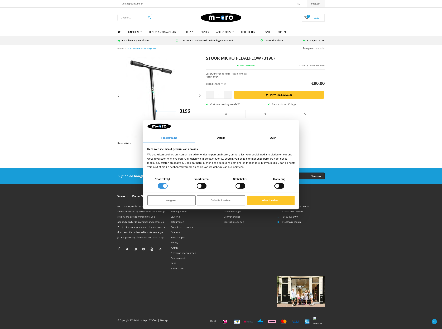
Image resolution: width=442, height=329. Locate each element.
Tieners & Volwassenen (162, 31)
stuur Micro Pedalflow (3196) (141, 48)
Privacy (174, 242)
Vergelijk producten (234, 221)
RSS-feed (153, 320)
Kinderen (133, 31)
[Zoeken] (149, 17)
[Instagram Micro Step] (135, 249)
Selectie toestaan (221, 200)
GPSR (173, 263)
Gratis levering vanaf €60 (135, 40)
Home (119, 32)
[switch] (201, 186)
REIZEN (190, 31)
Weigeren (171, 200)
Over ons (175, 232)
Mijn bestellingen (232, 211)
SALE (267, 31)
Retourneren (177, 221)
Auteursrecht (177, 268)
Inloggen (315, 3)
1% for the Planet (274, 40)
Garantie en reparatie (182, 227)
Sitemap (164, 320)
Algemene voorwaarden (183, 252)
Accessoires (223, 31)
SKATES (205, 31)
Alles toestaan (270, 200)
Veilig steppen (178, 237)
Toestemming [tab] (169, 137)
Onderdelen (248, 31)
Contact (283, 31)
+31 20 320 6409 (290, 216)
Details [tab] (221, 137)
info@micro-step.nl (291, 221)
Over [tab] (273, 137)
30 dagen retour (316, 40)
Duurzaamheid (178, 258)
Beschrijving (124, 143)
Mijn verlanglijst (232, 216)
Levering (175, 216)
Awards (175, 247)
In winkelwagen (281, 94)
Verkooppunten (179, 211)
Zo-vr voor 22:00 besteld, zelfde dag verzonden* (206, 40)
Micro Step (141, 320)
